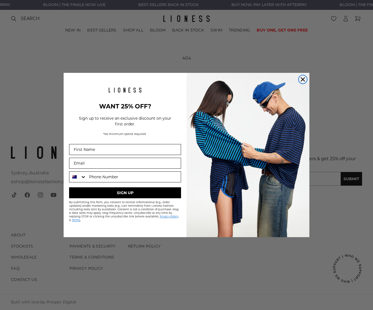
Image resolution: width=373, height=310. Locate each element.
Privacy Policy (169, 216)
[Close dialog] (302, 79)
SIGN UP (125, 192)
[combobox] (77, 177)
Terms (76, 220)
